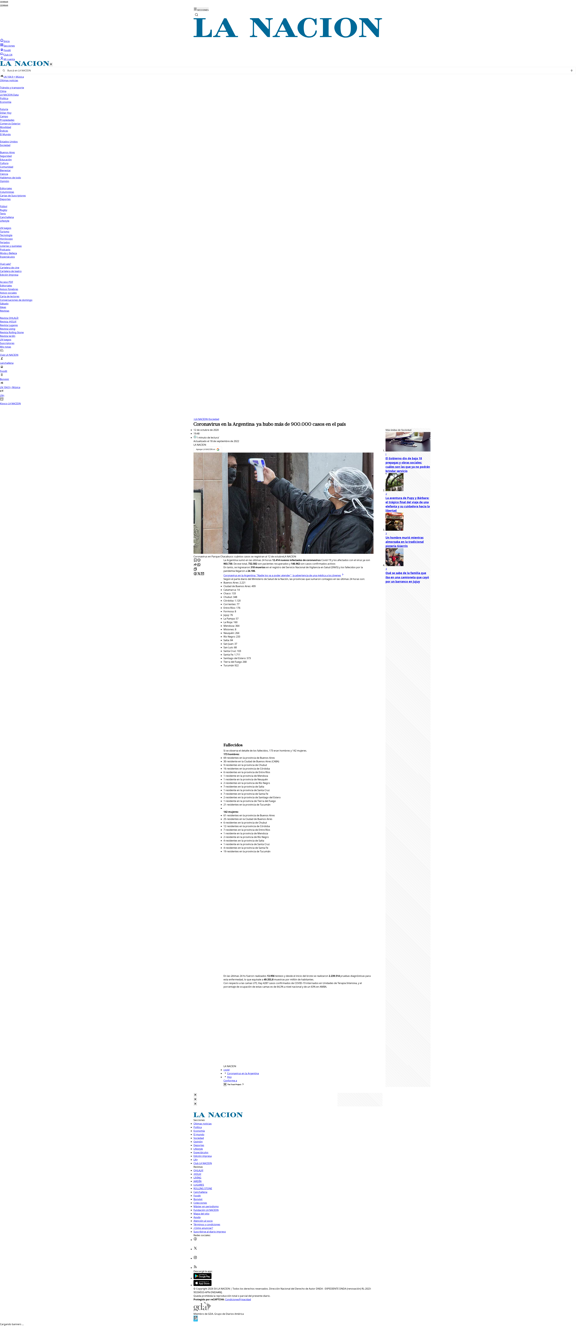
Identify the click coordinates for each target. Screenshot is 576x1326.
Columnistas (7, 192)
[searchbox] (286, 70)
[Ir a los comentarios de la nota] (199, 560)
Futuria (4, 109)
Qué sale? (5, 264)
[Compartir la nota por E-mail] (202, 574)
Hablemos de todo (10, 177)
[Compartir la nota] (195, 565)
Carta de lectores (9, 296)
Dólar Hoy (5, 112)
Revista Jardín (7, 336)
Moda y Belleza (8, 253)
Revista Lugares (9, 325)
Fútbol (3, 206)
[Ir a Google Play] (203, 1278)
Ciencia (4, 174)
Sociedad (213, 419)
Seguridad (6, 156)
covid (227, 1069)
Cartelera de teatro (11, 271)
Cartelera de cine (9, 267)
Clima (3, 91)
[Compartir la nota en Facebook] (195, 574)
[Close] (195, 1095)
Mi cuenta (9, 59)
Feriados (5, 242)
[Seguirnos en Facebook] (195, 1239)
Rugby (3, 210)
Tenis (3, 213)
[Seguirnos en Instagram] (195, 1258)
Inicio (7, 41)
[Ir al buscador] (197, 15)
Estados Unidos (9, 141)
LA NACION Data (9, 94)
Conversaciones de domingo (16, 300)
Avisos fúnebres (9, 289)
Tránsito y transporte (12, 87)
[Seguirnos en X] (195, 1249)
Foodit (7, 50)
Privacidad (245, 1299)
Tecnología (6, 235)
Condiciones (232, 1299)
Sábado (4, 303)
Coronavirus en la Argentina (243, 1073)
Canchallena (7, 217)
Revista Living (7, 328)
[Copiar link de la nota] (195, 569)
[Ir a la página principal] (288, 36)
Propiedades (7, 120)
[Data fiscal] (196, 1320)
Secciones (9, 45)
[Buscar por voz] (572, 71)
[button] (288, 233)
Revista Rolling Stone (12, 332)
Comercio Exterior (10, 123)
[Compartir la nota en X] (199, 574)
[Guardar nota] (195, 560)
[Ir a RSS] (195, 1267)
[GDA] (202, 1310)
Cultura (4, 163)
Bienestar (5, 170)
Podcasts (5, 249)
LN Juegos (5, 228)
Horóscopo (6, 238)
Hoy (229, 1077)
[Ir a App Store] (203, 1285)
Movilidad (5, 127)
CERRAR (4, 2)
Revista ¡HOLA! (8, 321)
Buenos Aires (7, 152)
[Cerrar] (51, 64)
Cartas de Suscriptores (13, 195)
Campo (4, 116)
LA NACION (200, 419)
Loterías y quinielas (11, 246)
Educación (6, 159)
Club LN (8, 54)
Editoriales (6, 188)
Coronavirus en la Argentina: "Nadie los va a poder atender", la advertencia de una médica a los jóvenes (282, 575)
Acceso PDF (6, 282)
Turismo (4, 231)
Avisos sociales (8, 292)
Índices (4, 130)
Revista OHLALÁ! (9, 318)
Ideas (3, 307)
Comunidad (6, 166)
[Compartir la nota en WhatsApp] (199, 565)
